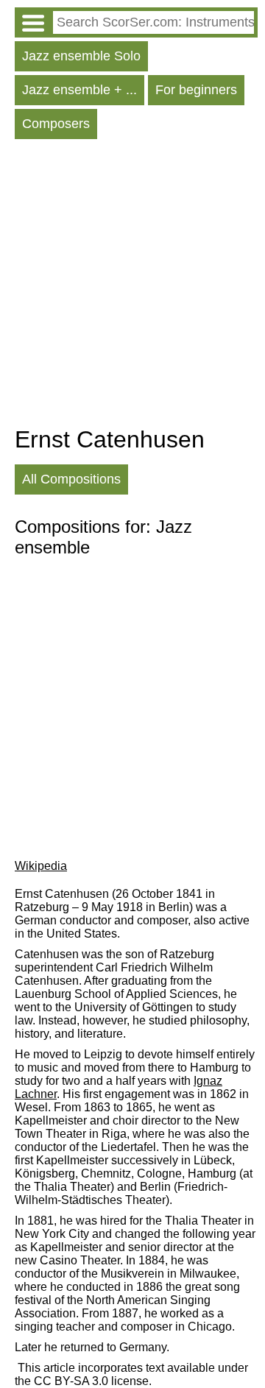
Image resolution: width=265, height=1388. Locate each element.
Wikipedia (41, 866)
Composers (56, 123)
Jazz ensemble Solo (81, 56)
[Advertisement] (132, 286)
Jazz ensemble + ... (79, 89)
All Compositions (71, 479)
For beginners (196, 89)
